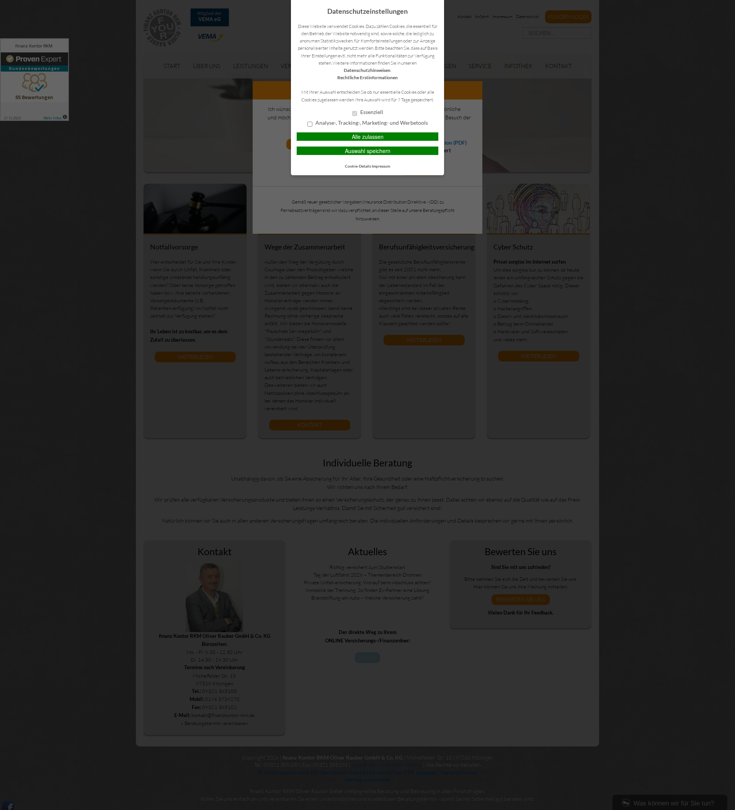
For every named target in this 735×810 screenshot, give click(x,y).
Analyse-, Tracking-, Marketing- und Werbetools (371, 123)
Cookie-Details (358, 166)
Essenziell (371, 112)
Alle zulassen (368, 136)
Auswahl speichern (367, 151)
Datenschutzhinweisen (367, 70)
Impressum (381, 166)
